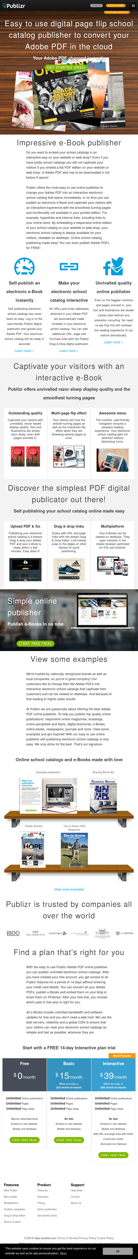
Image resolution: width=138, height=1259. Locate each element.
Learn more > (24, 350)
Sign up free (115, 6)
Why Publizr (10, 1190)
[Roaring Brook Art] (103, 796)
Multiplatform (11, 1203)
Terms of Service (67, 1238)
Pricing (41, 1203)
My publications (117, 12)
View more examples (69, 889)
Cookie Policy (105, 1238)
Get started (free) (66, 68)
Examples (43, 1196)
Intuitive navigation (14, 1209)
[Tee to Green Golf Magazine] (74, 850)
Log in (96, 6)
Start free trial (36, 644)
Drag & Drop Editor (15, 1215)
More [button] (63, 1253)
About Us (76, 1203)
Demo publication (47, 1209)
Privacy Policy (87, 1238)
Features (42, 1190)
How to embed (12, 1221)
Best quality (10, 1196)
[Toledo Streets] (33, 850)
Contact (75, 1196)
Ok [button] (117, 1251)
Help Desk (76, 1190)
